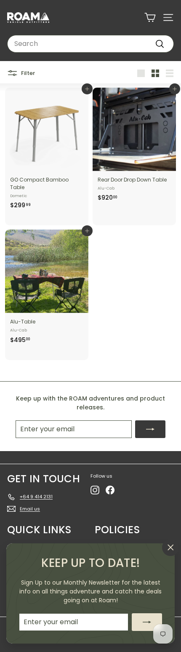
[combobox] (90, 44)
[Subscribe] (147, 622)
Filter (27, 73)
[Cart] (150, 17)
